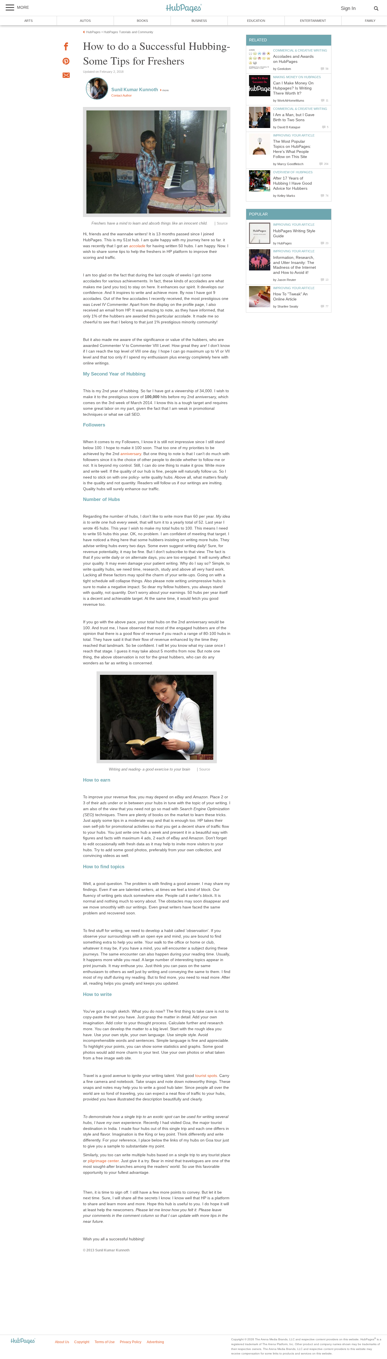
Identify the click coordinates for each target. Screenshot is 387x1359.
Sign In (348, 8)
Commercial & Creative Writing (300, 50)
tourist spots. (206, 1076)
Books (142, 20)
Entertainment (313, 20)
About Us (62, 1342)
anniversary (130, 454)
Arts (28, 20)
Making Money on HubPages (297, 77)
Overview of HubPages (292, 172)
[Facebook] (66, 47)
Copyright (81, 1342)
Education (256, 20)
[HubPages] (183, 8)
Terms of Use (105, 1342)
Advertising (155, 1342)
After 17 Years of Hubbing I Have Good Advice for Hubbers (292, 183)
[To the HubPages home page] (23, 1341)
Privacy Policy (130, 1342)
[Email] (66, 76)
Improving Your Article (293, 135)
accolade (137, 246)
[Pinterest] (66, 62)
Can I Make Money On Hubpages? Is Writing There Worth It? (293, 88)
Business (199, 20)
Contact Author (121, 95)
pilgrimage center (103, 1161)
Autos (85, 20)
